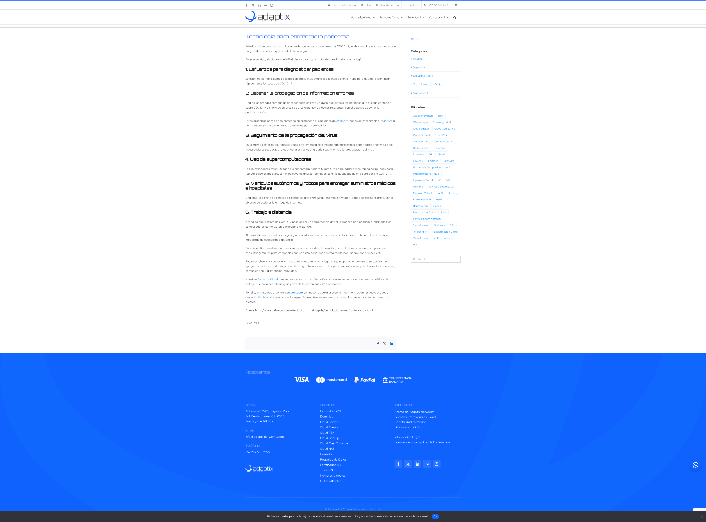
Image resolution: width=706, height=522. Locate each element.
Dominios (418, 154)
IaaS (448, 167)
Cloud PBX (441, 135)
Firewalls (418, 160)
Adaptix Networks (262, 297)
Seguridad (420, 67)
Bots (440, 115)
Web (447, 238)
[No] (701, 516)
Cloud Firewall (421, 135)
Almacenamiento (423, 115)
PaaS (440, 192)
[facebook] (398, 464)
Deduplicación (421, 147)
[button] (454, 17)
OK (435, 516)
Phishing (453, 192)
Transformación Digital (428, 84)
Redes (437, 205)
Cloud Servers (421, 141)
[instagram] (437, 464)
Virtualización (421, 238)
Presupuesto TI (422, 199)
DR (430, 154)
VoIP (436, 238)
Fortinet (433, 160)
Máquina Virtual (422, 192)
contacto (297, 292)
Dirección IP (442, 147)
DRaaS (441, 154)
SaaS (444, 212)
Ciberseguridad (442, 122)
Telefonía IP (420, 231)
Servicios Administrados (427, 218)
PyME (439, 199)
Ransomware (421, 205)
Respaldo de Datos (424, 212)
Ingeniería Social (423, 180)
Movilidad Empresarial (441, 186)
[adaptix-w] (259, 466)
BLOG (414, 39)
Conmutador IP (443, 141)
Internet (418, 58)
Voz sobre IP (421, 93)
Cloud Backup (421, 128)
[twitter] (408, 464)
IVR (448, 180)
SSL (452, 225)
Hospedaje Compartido (427, 167)
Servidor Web (421, 225)
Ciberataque (420, 122)
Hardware (448, 160)
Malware (418, 186)
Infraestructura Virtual (426, 173)
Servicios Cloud (268, 279)
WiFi (415, 244)
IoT (439, 180)
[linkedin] (417, 464)
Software (439, 225)
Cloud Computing (444, 128)
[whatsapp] (427, 464)
